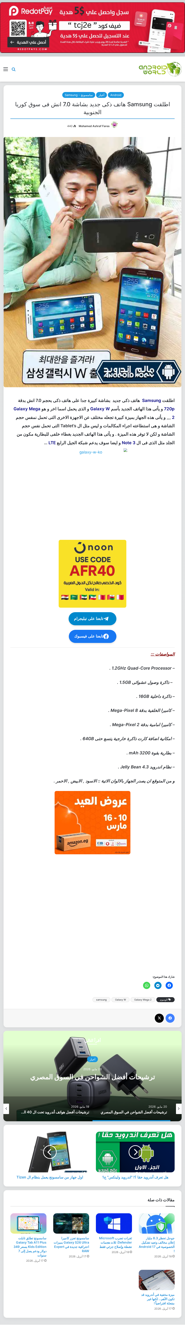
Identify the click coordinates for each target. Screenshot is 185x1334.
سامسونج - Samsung (79, 95)
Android (115, 95)
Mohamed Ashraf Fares (94, 126)
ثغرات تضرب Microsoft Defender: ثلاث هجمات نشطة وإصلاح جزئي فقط (115, 1242)
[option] (92, 1076)
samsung (101, 999)
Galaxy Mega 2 (143, 999)
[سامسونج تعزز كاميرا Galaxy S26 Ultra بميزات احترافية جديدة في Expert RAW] (71, 1223)
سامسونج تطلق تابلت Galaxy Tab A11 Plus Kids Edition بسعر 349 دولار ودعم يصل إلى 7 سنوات (30, 1246)
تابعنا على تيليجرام (88, 618)
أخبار (101, 95)
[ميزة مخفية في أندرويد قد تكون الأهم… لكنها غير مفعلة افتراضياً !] (157, 1280)
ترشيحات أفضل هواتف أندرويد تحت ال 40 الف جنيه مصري (92, 1077)
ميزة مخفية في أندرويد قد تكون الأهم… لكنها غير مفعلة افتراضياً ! (158, 1299)
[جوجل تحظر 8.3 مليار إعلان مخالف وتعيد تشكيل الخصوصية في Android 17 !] (157, 1223)
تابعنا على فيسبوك (88, 636)
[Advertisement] (92, 914)
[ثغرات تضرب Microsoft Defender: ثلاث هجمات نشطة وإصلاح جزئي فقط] (114, 1223)
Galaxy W (120, 999)
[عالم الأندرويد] (160, 69)
